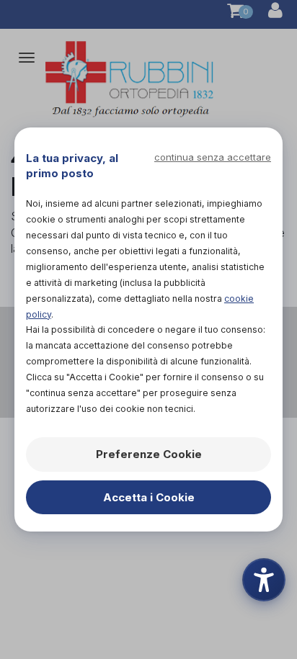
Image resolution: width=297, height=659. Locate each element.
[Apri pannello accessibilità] (263, 579)
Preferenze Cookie (149, 454)
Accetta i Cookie (149, 497)
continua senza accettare (212, 157)
